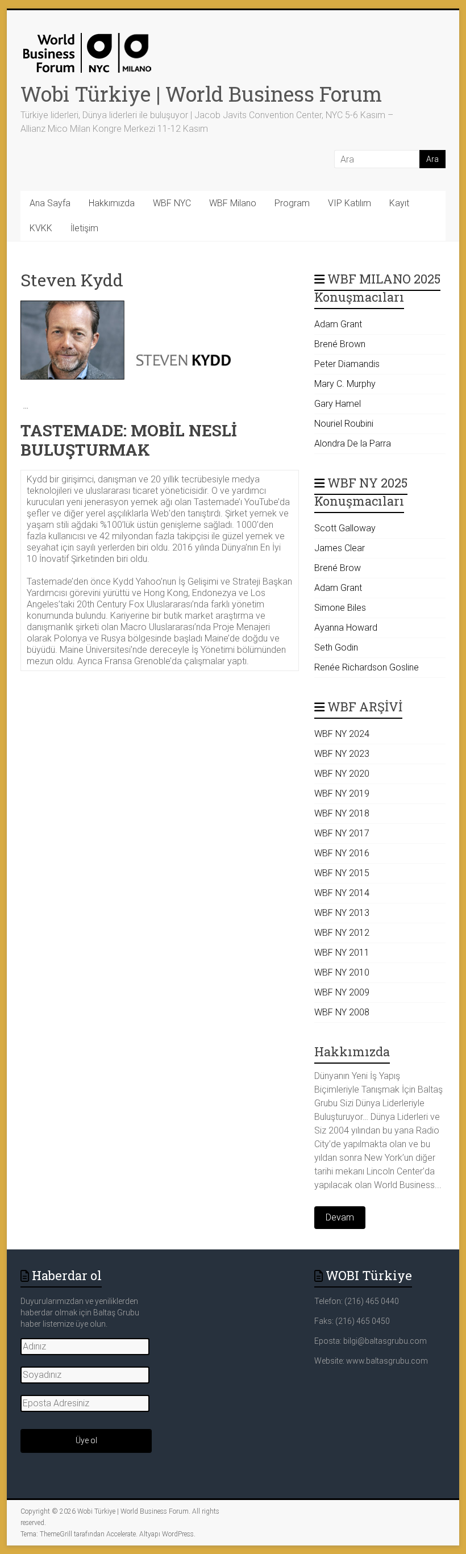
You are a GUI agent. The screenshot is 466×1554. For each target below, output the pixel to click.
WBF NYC (172, 203)
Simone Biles (340, 607)
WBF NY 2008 (341, 1012)
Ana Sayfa (50, 203)
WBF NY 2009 (341, 992)
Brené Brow (337, 568)
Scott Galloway (345, 528)
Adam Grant (338, 324)
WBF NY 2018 (341, 813)
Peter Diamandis (347, 364)
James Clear (339, 548)
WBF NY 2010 (341, 972)
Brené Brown (339, 344)
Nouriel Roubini (343, 423)
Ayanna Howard (345, 627)
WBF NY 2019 (341, 793)
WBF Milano (232, 203)
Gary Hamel (337, 403)
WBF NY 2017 (341, 833)
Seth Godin (336, 647)
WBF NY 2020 (341, 773)
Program (292, 203)
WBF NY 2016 (341, 853)
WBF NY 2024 (341, 733)
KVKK (41, 228)
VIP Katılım (349, 203)
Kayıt (399, 203)
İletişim (84, 228)
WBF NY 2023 (341, 753)
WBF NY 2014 (341, 893)
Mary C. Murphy (345, 383)
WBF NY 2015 (341, 873)
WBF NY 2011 (341, 952)
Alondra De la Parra (352, 443)
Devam (340, 1217)
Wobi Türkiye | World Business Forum (201, 93)
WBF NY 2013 (341, 912)
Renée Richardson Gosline (366, 667)
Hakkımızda (112, 203)
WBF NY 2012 (341, 932)
